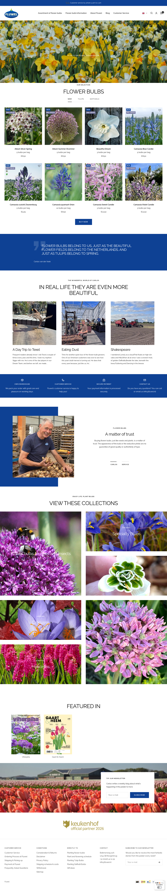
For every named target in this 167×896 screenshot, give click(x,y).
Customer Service (121, 13)
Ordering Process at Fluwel (16, 856)
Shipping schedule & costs (47, 864)
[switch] (159, 887)
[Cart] (161, 13)
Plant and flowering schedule (79, 856)
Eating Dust (70, 350)
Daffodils (94, 99)
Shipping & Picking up (14, 860)
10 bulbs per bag (63, 208)
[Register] (159, 862)
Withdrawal (41, 868)
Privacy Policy (42, 860)
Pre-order (83, 63)
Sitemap (39, 872)
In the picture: (83, 55)
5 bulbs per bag (23, 152)
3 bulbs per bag (103, 152)
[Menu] (163, 881)
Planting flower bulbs (76, 853)
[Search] (152, 13)
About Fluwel (96, 13)
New (70, 99)
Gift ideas (71, 868)
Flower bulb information (76, 13)
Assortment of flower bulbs (50, 13)
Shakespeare (120, 350)
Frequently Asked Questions (16, 868)
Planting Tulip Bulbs (75, 860)
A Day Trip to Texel (26, 350)
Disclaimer (40, 856)
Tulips (81, 99)
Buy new (83, 222)
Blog (108, 13)
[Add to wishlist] (39, 110)
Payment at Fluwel (12, 864)
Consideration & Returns (46, 853)
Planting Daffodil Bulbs (76, 864)
